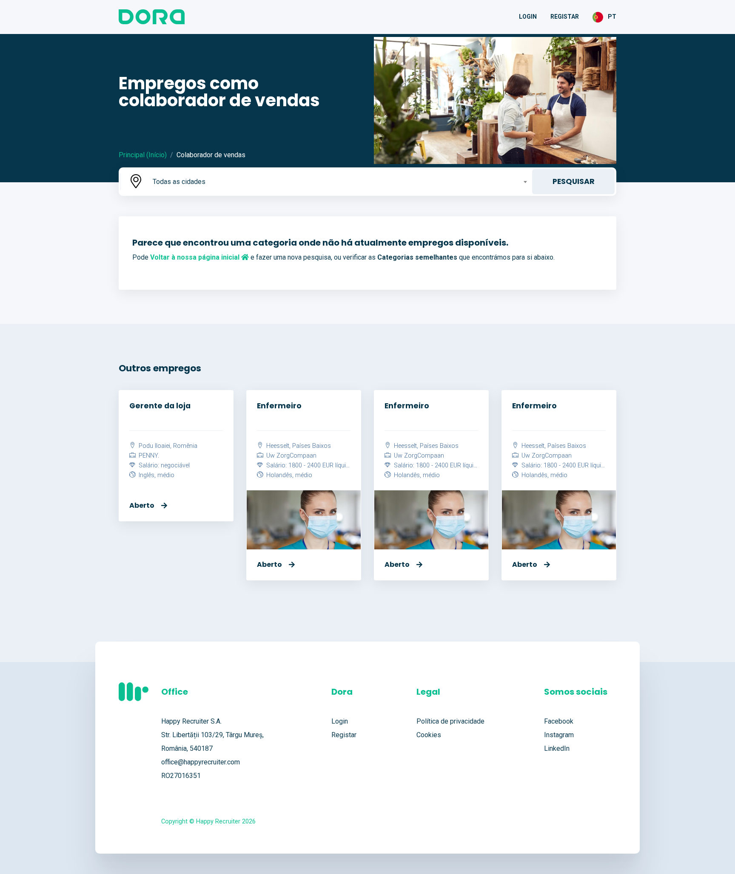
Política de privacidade (450, 721)
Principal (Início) (143, 155)
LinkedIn (557, 748)
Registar (564, 16)
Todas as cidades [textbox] (179, 182)
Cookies (428, 735)
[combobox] (339, 181)
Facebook (558, 721)
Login (528, 16)
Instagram (559, 735)
